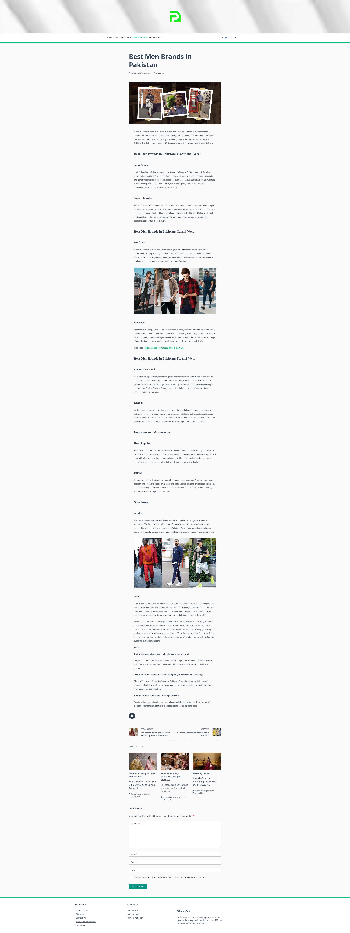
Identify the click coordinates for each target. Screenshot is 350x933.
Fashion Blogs (140, 37)
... (140, 788)
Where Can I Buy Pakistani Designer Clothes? (171, 776)
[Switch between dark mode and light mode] (231, 37)
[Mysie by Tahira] (207, 761)
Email (134, 862)
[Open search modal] (235, 37)
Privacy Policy (82, 910)
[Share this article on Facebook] (132, 716)
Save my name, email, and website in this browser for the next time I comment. (169, 877)
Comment (135, 823)
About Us (80, 914)
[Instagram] (222, 37)
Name (134, 854)
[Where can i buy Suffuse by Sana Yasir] (143, 761)
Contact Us (154, 37)
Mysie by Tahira (201, 773)
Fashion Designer (122, 37)
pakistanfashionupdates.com (141, 73)
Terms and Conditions (86, 921)
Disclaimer (81, 925)
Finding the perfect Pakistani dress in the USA (164, 348)
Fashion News (133, 910)
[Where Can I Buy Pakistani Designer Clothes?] (175, 761)
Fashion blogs (133, 914)
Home (109, 37)
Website (134, 870)
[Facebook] (226, 37)
